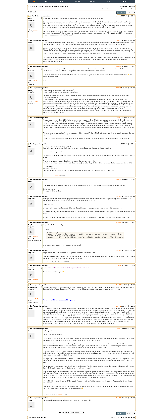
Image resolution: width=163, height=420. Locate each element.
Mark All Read (41, 417)
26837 (133, 222)
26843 (133, 398)
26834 (133, 144)
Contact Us (115, 417)
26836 (133, 196)
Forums (32, 6)
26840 (133, 285)
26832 (133, 88)
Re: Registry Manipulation (41, 16)
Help (124, 1)
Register (92, 1)
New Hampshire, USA (34, 240)
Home (45, 1)
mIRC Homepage (129, 417)
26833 (133, 118)
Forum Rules (32, 417)
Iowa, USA (31, 84)
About (61, 1)
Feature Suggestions (44, 6)
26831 (133, 66)
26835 (133, 179)
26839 (133, 265)
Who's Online (125, 9)
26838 (133, 250)
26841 (133, 306)
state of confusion (33, 302)
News (109, 1)
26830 (133, 40)
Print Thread (32, 12)
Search (116, 9)
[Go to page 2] (127, 13)
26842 (133, 328)
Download (77, 1)
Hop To (61, 412)
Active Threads (107, 9)
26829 (133, 16)
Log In (133, 6)
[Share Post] (128, 16)
